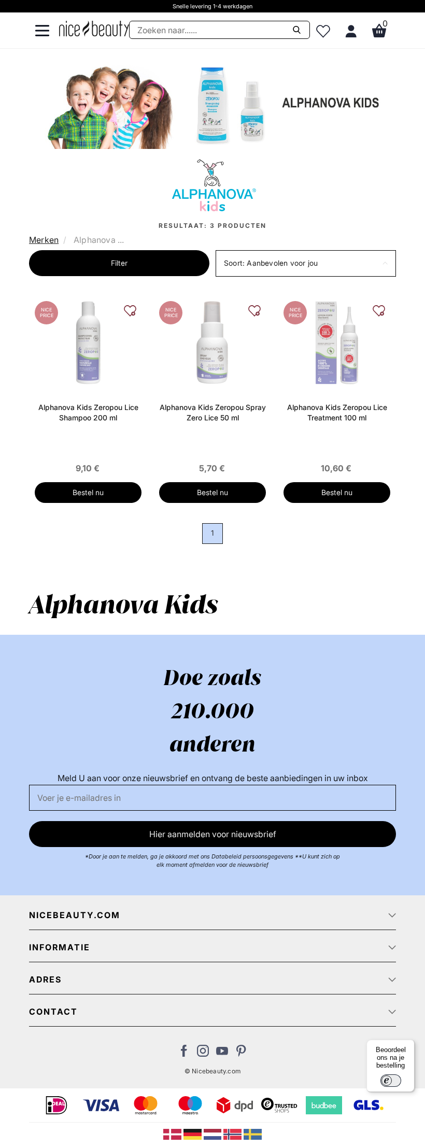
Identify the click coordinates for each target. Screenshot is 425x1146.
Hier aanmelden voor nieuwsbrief (212, 834)
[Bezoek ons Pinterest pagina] (241, 1053)
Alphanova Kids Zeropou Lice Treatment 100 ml (337, 412)
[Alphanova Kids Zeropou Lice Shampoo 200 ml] (88, 342)
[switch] (390, 1080)
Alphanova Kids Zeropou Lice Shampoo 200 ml (88, 412)
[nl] (214, 1133)
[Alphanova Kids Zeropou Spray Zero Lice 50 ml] (212, 342)
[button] (305, 263)
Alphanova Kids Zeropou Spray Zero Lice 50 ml (213, 412)
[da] (173, 1133)
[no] (233, 1133)
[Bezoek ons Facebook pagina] (183, 1053)
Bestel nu (88, 492)
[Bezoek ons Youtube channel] (222, 1053)
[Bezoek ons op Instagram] (202, 1053)
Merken (44, 240)
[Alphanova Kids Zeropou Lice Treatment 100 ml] (336, 342)
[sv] (253, 1133)
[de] (193, 1133)
